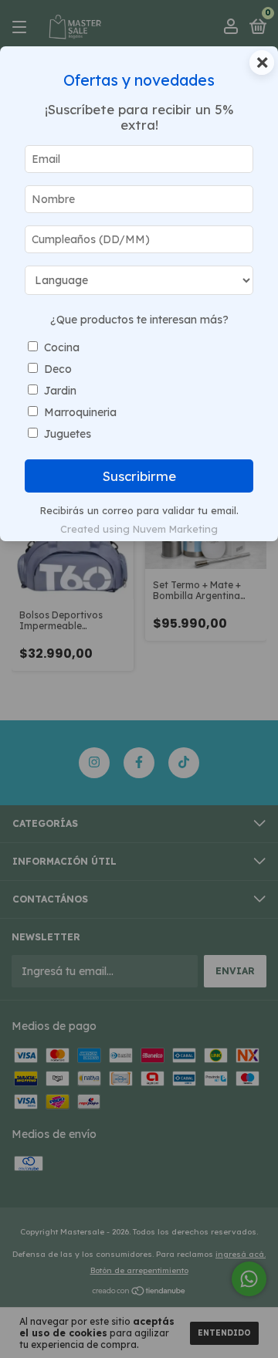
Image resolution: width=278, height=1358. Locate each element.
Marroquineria (80, 412)
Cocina (62, 347)
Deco (58, 369)
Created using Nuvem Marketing (139, 529)
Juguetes (67, 434)
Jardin (60, 391)
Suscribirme (139, 476)
